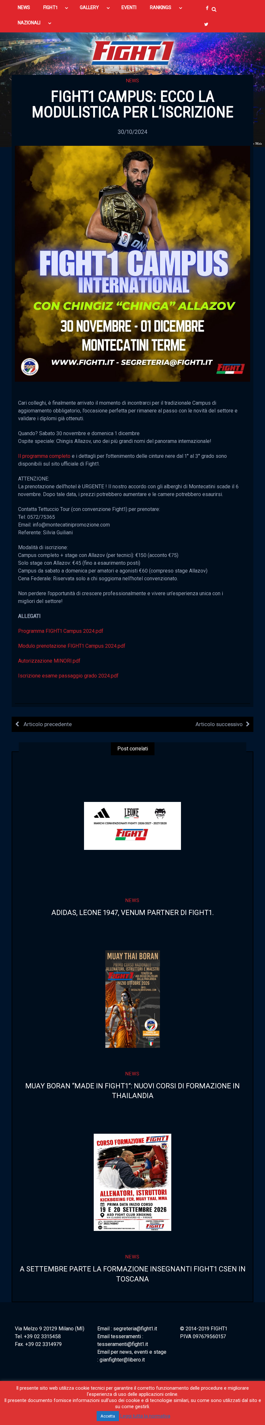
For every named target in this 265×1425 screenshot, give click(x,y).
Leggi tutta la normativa (145, 1416)
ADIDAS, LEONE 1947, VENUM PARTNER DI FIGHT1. (132, 913)
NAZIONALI (29, 22)
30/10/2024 (132, 131)
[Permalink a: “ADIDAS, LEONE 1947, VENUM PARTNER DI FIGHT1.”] (132, 826)
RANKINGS (161, 7)
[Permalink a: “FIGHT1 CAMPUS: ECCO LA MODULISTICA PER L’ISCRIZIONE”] (132, 263)
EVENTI (129, 7)
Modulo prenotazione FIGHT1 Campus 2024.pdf (71, 646)
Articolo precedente (47, 724)
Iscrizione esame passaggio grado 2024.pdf (68, 676)
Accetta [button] (108, 1416)
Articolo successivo (219, 724)
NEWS (24, 7)
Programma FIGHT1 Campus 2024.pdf (60, 631)
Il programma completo (44, 456)
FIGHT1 (50, 7)
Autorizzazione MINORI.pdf (49, 661)
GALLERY (89, 7)
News (132, 81)
